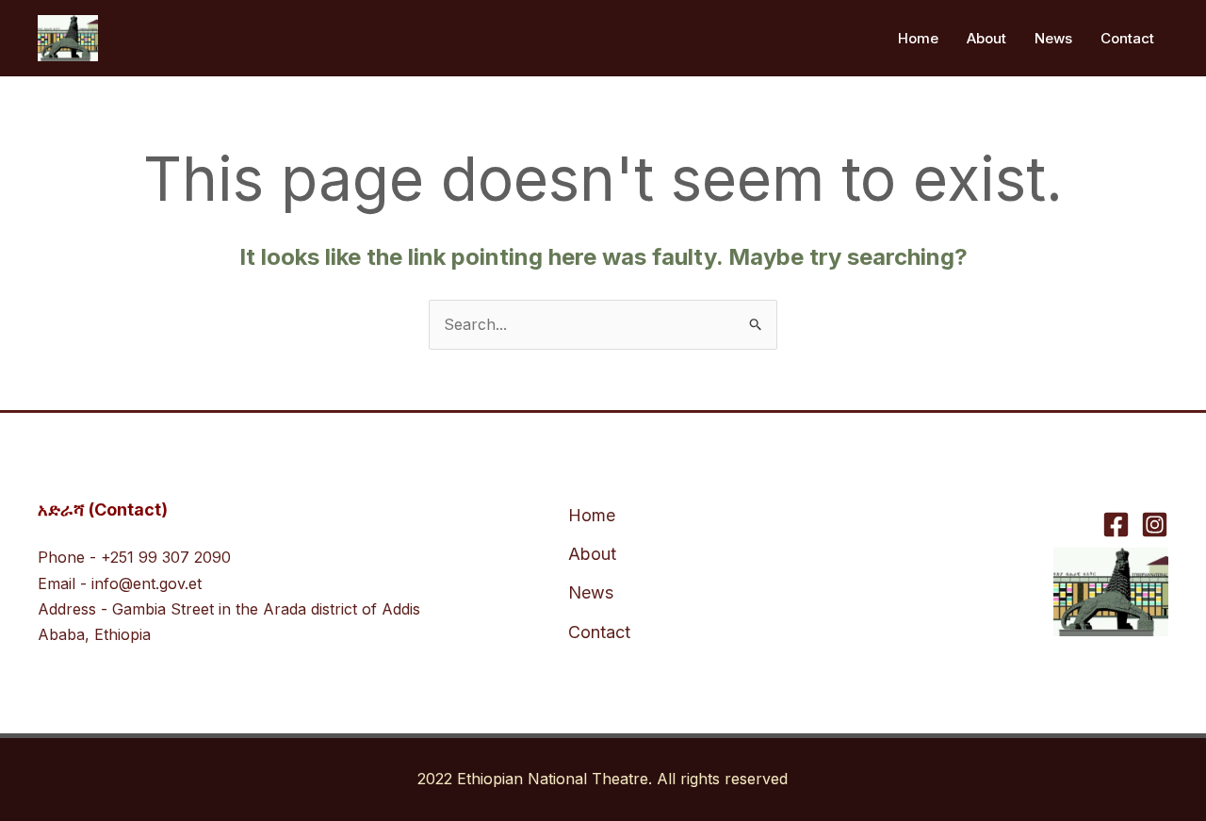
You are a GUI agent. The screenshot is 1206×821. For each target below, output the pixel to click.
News (1053, 38)
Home (918, 38)
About (986, 38)
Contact (1127, 38)
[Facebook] (1116, 524)
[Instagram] (1154, 524)
